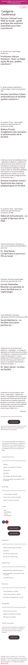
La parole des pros (8, 577)
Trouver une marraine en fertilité (12, 497)
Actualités (6, 473)
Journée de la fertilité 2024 (10, 556)
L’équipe (5, 464)
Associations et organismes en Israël (13, 597)
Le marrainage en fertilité (10, 494)
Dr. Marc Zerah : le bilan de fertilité (13, 368)
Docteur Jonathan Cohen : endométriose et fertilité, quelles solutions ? (13, 97)
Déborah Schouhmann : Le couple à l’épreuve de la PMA (14, 218)
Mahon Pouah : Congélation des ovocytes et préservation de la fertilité (13, 133)
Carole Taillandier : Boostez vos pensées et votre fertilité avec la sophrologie (12, 288)
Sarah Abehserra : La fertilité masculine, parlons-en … (11, 322)
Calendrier (6, 550)
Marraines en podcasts (9, 617)
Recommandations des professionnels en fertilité (13, 479)
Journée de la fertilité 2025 (10, 553)
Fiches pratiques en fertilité (10, 591)
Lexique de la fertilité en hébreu (12, 594)
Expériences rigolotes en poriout (12, 614)
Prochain (23, 411)
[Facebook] (3, 522)
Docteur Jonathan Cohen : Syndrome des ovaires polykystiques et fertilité (13, 183)
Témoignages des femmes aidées (12, 476)
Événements (6, 470)
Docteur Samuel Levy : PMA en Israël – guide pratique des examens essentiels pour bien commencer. (12, 23)
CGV (9, 660)
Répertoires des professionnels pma (13, 570)
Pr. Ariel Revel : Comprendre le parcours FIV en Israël (13, 253)
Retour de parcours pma (10, 611)
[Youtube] (6, 522)
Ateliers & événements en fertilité (12, 467)
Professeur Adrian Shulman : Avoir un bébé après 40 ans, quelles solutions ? (13, 60)
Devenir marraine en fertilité (11, 500)
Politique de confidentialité (18, 660)
